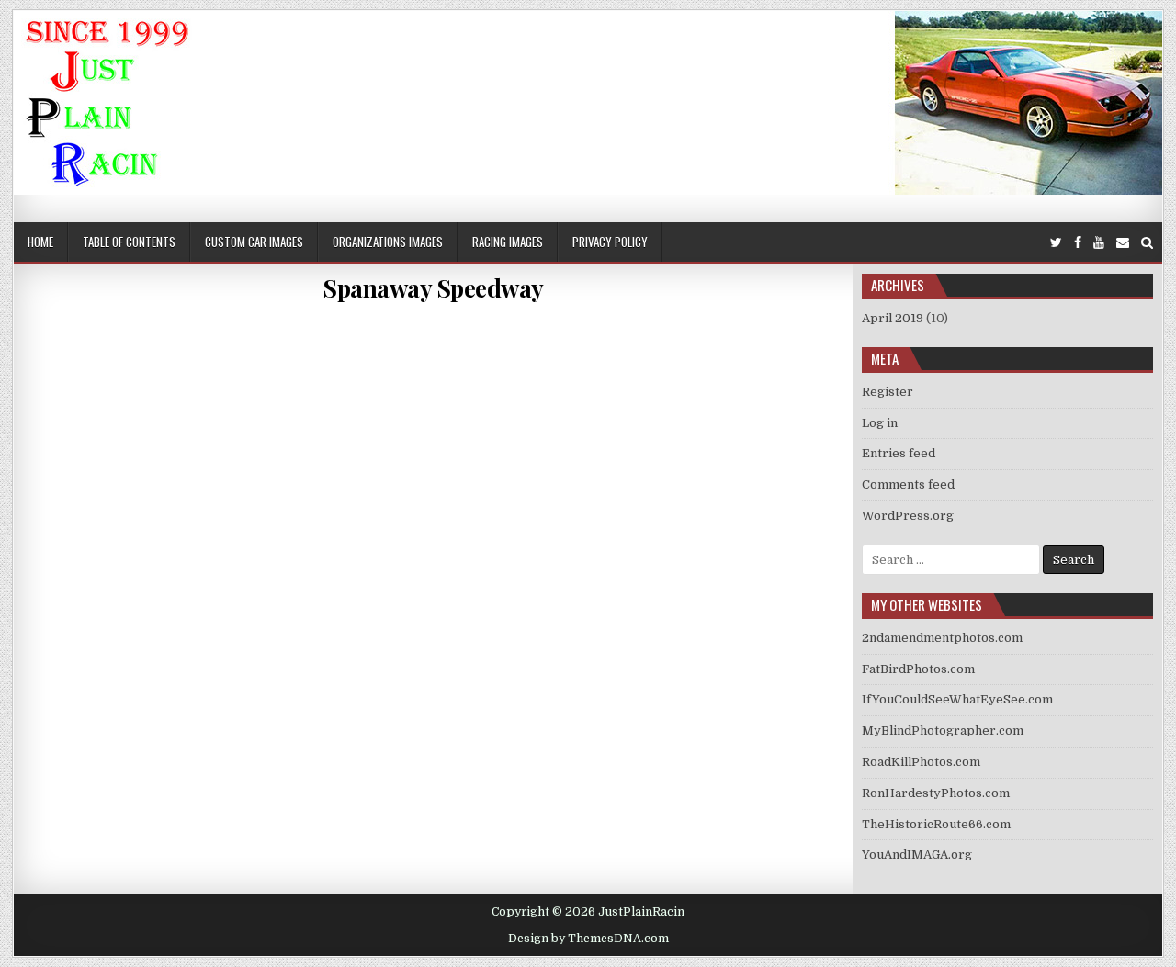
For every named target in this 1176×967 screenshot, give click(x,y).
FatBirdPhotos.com (918, 669)
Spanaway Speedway (433, 288)
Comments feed (908, 484)
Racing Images (507, 241)
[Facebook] (1077, 243)
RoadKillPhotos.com (921, 762)
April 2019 (892, 318)
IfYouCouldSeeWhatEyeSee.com (957, 699)
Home (40, 241)
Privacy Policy (610, 241)
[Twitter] (1056, 243)
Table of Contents (129, 241)
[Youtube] (1098, 243)
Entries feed (898, 453)
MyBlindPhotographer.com (942, 730)
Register (887, 392)
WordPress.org (908, 516)
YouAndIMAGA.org (917, 854)
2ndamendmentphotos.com (942, 638)
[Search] (1147, 243)
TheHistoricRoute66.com (936, 824)
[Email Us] (1122, 243)
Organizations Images (388, 241)
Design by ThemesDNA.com (588, 938)
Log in (880, 423)
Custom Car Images (254, 241)
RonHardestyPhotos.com (936, 793)
